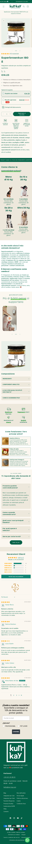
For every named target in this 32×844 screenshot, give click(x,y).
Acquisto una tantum (11, 93)
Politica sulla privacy (22, 798)
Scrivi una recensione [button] (16, 576)
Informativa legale (25, 837)
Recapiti (24, 834)
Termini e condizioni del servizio (12, 837)
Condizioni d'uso (21, 803)
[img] (5, 602)
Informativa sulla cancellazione (16, 840)
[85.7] (15, 587)
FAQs (5, 809)
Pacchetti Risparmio (9, 801)
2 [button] (13, 695)
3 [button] (16, 695)
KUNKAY (13, 832)
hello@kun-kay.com (10, 787)
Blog (5, 793)
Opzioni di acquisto (7, 90)
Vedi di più (16, 542)
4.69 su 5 (21, 557)
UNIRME (16, 731)
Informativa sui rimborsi (14, 834)
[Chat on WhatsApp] (27, 840)
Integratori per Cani (9, 795)
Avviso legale (20, 795)
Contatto (6, 811)
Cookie (19, 801)
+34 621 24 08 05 (9, 777)
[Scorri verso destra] (20, 51)
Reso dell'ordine (21, 793)
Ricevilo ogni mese (11, 101)
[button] (4, 7)
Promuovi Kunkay (8, 803)
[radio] (3, 93)
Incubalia (23, 832)
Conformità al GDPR (9, 806)
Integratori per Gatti (9, 798)
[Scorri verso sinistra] (12, 51)
